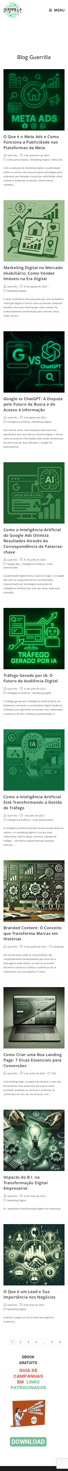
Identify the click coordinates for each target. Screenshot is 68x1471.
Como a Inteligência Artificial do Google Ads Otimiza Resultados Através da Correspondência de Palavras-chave (33, 540)
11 (52, 1342)
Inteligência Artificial (18, 421)
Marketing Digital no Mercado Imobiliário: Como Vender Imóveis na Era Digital (33, 273)
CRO (53, 1073)
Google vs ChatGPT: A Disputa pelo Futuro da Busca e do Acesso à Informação (33, 404)
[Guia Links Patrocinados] (28, 1401)
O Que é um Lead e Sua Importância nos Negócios (29, 1294)
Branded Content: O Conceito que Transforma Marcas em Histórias (32, 933)
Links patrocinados (17, 159)
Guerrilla (12, 155)
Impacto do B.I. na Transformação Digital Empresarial (25, 1182)
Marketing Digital (40, 159)
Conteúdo (58, 946)
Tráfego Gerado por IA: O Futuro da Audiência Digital (30, 678)
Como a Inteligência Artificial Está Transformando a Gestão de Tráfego (32, 802)
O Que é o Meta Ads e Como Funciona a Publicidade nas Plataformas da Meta (31, 142)
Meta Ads (57, 159)
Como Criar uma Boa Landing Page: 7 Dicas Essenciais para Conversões (32, 1060)
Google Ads (13, 564)
